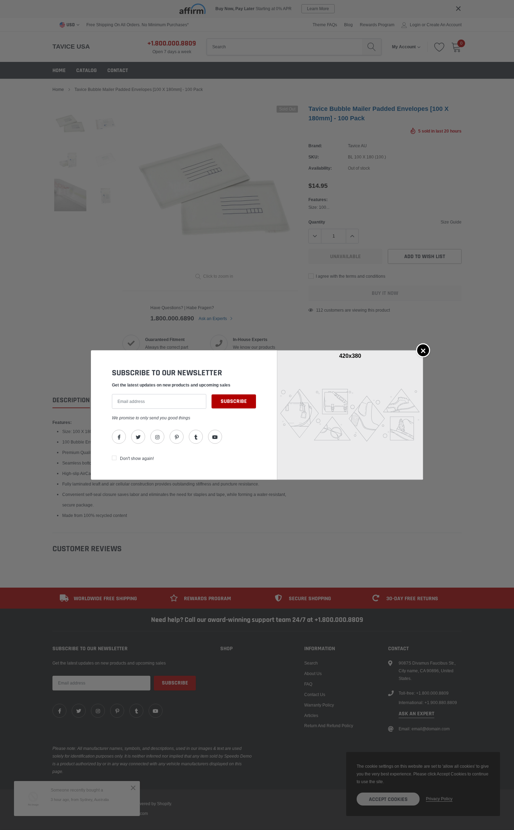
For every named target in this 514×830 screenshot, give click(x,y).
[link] (119, 437)
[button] (423, 350)
